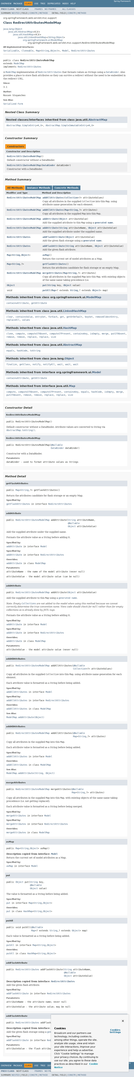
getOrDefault (74, 316)
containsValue (24, 316)
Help (72, 3)
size (53, 337)
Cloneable (27, 50)
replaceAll (12, 320)
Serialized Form (13, 103)
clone (9, 333)
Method (43, 13)
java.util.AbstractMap (20, 31)
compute (20, 333)
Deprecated (53, 3)
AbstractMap (97, 119)
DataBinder (48, 165)
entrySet (40, 316)
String (51, 37)
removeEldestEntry (106, 316)
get (62, 316)
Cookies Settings (115, 1031)
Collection (71, 197)
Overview (6, 3)
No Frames (50, 9)
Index (65, 3)
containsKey (80, 333)
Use (36, 3)
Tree (42, 3)
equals (10, 350)
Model (65, 50)
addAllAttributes (52, 197)
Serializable (11, 50)
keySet (89, 316)
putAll (46, 290)
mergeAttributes (52, 273)
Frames (39, 9)
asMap (45, 255)
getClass (24, 364)
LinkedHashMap (74, 311)
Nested (16, 13)
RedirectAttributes (83, 50)
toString (35, 350)
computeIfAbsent (37, 333)
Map (38, 50)
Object (59, 37)
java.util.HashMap (23, 34)
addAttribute (50, 219)
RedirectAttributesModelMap (24, 156)
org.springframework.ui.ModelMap (43, 40)
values (26, 320)
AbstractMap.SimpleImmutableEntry (66, 125)
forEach (52, 316)
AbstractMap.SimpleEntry (21, 125)
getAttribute (39, 303)
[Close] (122, 1021)
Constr (33, 13)
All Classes (68, 9)
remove (10, 337)
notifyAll (49, 364)
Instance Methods (38, 188)
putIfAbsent (118, 333)
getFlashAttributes (54, 264)
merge (105, 333)
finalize (11, 364)
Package (17, 3)
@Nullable (57, 445)
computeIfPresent (60, 333)
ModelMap (19, 63)
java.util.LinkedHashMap (32, 37)
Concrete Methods (66, 188)
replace (31, 337)
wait (60, 364)
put (44, 285)
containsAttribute (17, 303)
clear (9, 316)
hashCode (22, 350)
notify (36, 364)
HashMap (70, 328)
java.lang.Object (12, 29)
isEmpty (94, 333)
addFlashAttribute (53, 237)
